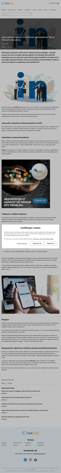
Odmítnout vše (37, 243)
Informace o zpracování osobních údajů (43, 239)
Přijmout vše (50, 243)
